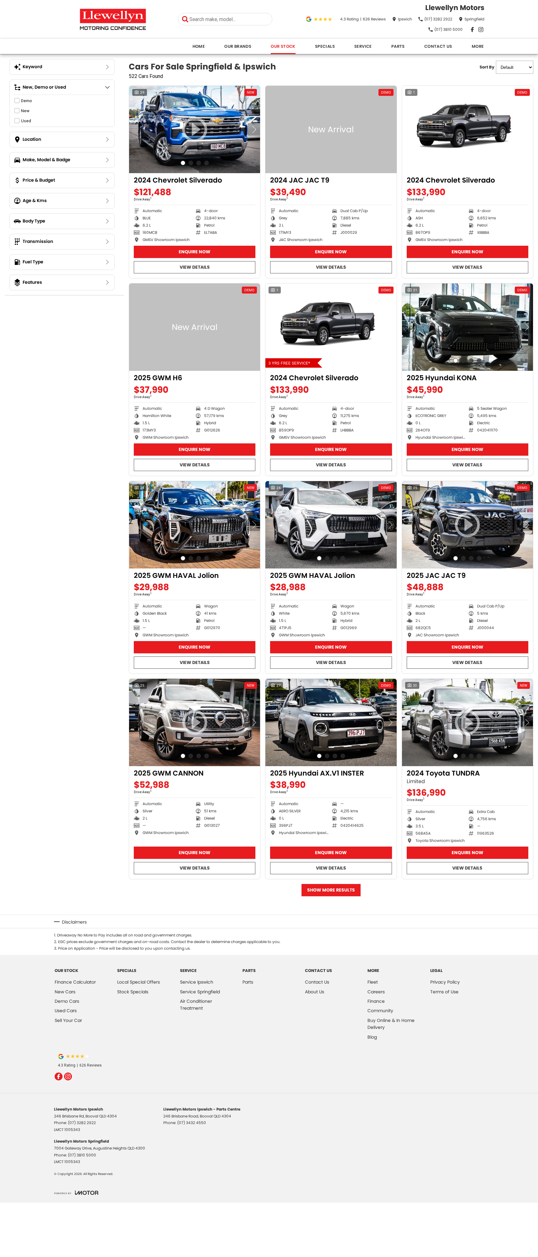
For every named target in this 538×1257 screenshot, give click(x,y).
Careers (376, 992)
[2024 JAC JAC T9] (330, 129)
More (478, 46)
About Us (314, 992)
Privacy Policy (445, 982)
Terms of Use (444, 992)
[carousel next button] (253, 129)
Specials (325, 46)
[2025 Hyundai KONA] (467, 327)
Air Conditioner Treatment (196, 1004)
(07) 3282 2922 (82, 1122)
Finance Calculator (75, 982)
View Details (195, 267)
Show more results (331, 890)
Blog (372, 1037)
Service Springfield (200, 992)
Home (199, 46)
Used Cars (66, 1010)
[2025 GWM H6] (194, 327)
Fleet (372, 982)
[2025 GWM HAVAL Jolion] (194, 524)
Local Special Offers (138, 982)
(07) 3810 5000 (82, 1155)
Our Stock (283, 46)
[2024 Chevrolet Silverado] (467, 129)
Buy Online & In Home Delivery (391, 1023)
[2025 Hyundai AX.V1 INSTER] (330, 722)
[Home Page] (113, 19)
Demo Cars (67, 1001)
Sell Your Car (68, 1020)
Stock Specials (132, 992)
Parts (398, 46)
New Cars (65, 992)
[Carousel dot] (183, 163)
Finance (376, 1001)
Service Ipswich (196, 982)
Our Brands (237, 46)
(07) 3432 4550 (191, 1122)
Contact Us (438, 46)
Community (380, 1010)
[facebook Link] (472, 29)
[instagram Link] (480, 29)
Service (363, 46)
